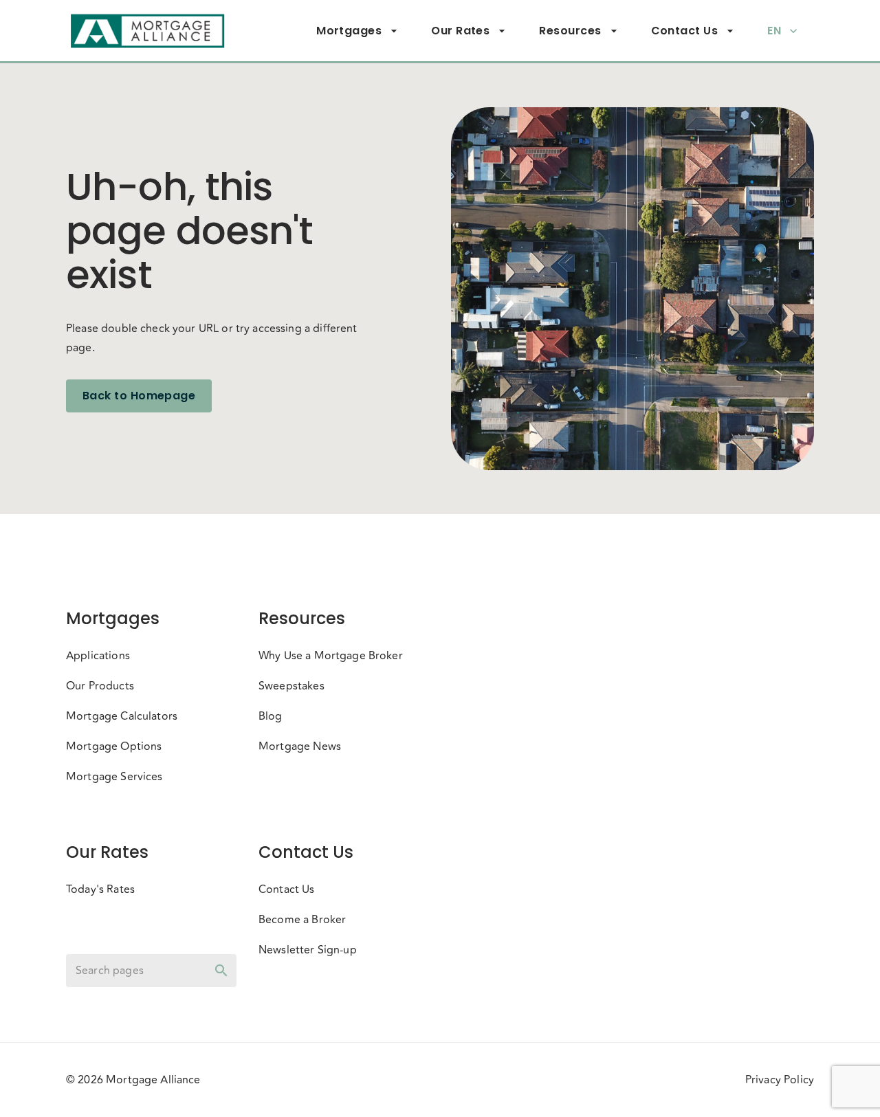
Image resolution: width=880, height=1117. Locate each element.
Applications (98, 656)
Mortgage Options (114, 746)
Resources (570, 30)
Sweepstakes (291, 686)
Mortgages (349, 30)
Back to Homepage (138, 395)
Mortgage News (299, 746)
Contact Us (684, 30)
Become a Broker (302, 919)
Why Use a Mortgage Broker (330, 656)
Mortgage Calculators (121, 716)
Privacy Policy (779, 1080)
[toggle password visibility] (221, 970)
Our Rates (460, 30)
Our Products (100, 686)
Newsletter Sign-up (307, 950)
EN (774, 30)
